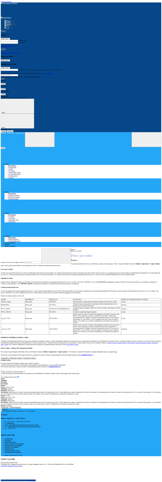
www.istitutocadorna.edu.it (9, 377)
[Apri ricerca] (146, 139)
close (3, 148)
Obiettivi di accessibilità (11, 447)
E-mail (20, 70)
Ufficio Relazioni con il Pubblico (14, 444)
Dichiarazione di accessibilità (13, 445)
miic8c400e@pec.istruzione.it (24, 426)
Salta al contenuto (6, 1)
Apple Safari (131, 343)
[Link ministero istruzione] (9, 3)
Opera (6, 344)
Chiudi (3, 84)
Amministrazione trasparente (12, 452)
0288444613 (11, 423)
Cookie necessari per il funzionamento (12, 372)
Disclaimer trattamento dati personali (11, 466)
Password (21, 42)
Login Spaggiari (49, 73)
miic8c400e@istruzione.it (24, 425)
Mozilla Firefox (121, 343)
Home (73, 249)
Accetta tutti (29, 358)
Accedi (3, 31)
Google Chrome (111, 343)
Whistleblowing (9, 449)
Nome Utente (22, 41)
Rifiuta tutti (16, 358)
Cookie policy (8, 438)
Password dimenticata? (7, 46)
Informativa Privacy (10, 442)
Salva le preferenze (15, 407)
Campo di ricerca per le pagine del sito (12, 262)
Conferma (10, 131)
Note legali (7, 440)
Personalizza (5, 358)
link (116, 352)
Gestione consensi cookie (12, 450)
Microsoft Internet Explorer (143, 343)
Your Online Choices (72, 344)
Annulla (4, 131)
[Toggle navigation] (40, 139)
